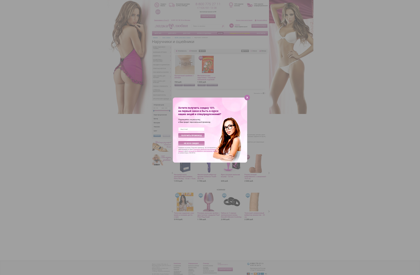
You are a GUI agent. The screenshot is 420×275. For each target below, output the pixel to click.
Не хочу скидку (191, 143)
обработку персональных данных (207, 151)
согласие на (193, 151)
